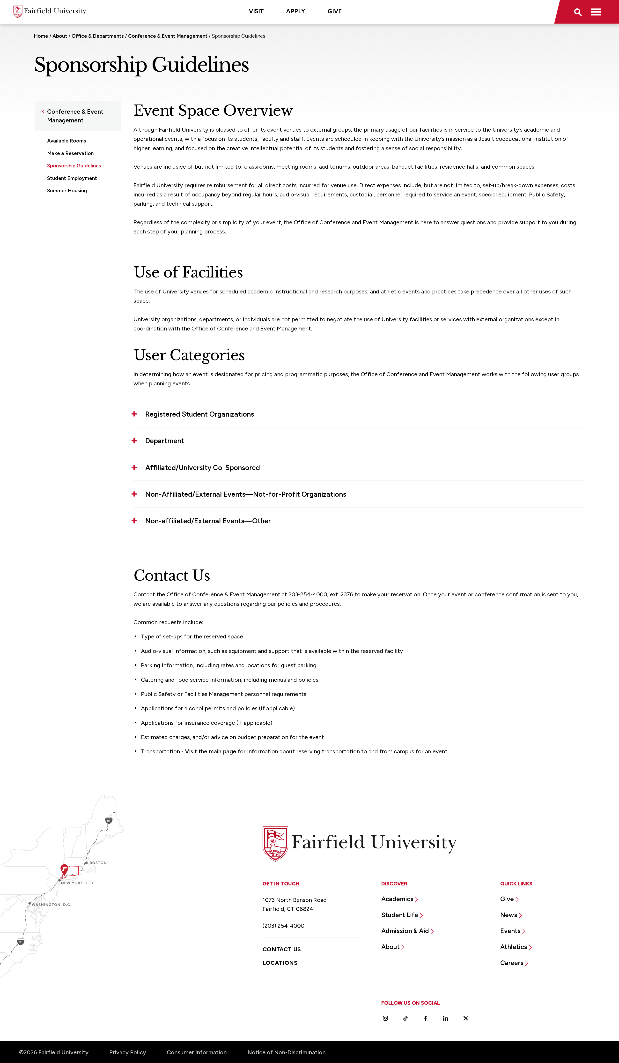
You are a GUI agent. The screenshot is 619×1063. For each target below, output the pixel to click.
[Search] (577, 11)
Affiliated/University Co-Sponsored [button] (202, 467)
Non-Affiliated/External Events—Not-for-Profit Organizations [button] (245, 494)
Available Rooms (66, 141)
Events (510, 931)
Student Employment (72, 178)
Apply (295, 11)
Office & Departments (98, 36)
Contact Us (282, 949)
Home (41, 36)
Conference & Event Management (167, 36)
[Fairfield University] (49, 11)
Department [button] (164, 440)
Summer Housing (67, 190)
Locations (280, 962)
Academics (397, 899)
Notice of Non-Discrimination (287, 1052)
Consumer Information (197, 1052)
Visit (256, 11)
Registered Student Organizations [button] (199, 414)
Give (335, 11)
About (59, 36)
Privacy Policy (127, 1052)
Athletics (513, 947)
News (508, 915)
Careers (511, 963)
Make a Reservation (70, 153)
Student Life (399, 915)
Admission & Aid (405, 931)
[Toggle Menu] (596, 11)
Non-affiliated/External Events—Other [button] (208, 521)
